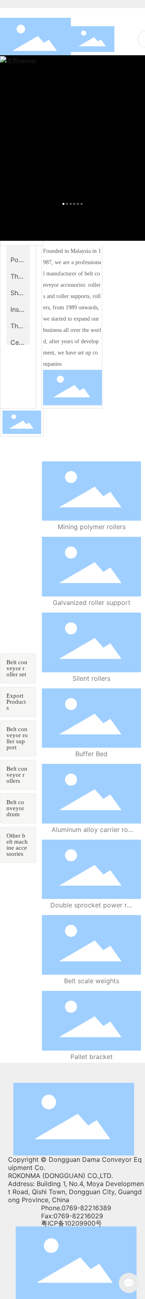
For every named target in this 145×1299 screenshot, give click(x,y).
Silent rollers (91, 678)
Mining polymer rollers (92, 527)
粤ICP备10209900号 (71, 1223)
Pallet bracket (91, 1057)
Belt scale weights (91, 981)
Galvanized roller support (91, 602)
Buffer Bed (91, 754)
